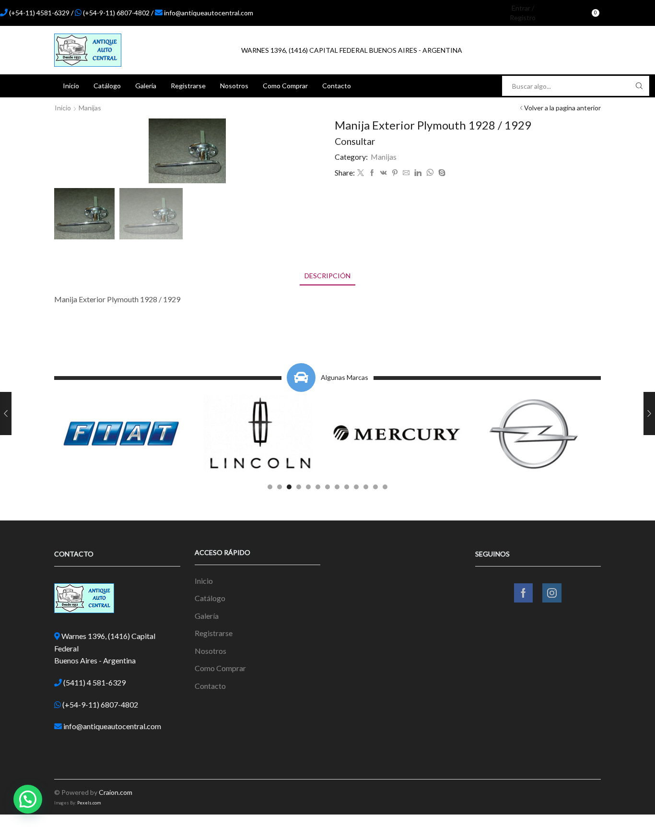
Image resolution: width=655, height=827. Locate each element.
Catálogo (107, 86)
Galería (145, 86)
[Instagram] (633, 13)
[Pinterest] (394, 173)
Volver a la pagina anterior (562, 108)
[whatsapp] (430, 173)
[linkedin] (418, 173)
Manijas (90, 108)
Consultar (355, 141)
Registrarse (188, 86)
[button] (270, 486)
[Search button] (639, 85)
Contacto (336, 86)
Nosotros (234, 86)
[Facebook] (617, 13)
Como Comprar (285, 86)
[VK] (383, 173)
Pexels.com (89, 802)
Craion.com (115, 792)
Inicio (71, 86)
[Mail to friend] (406, 173)
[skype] (440, 173)
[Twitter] (360, 173)
